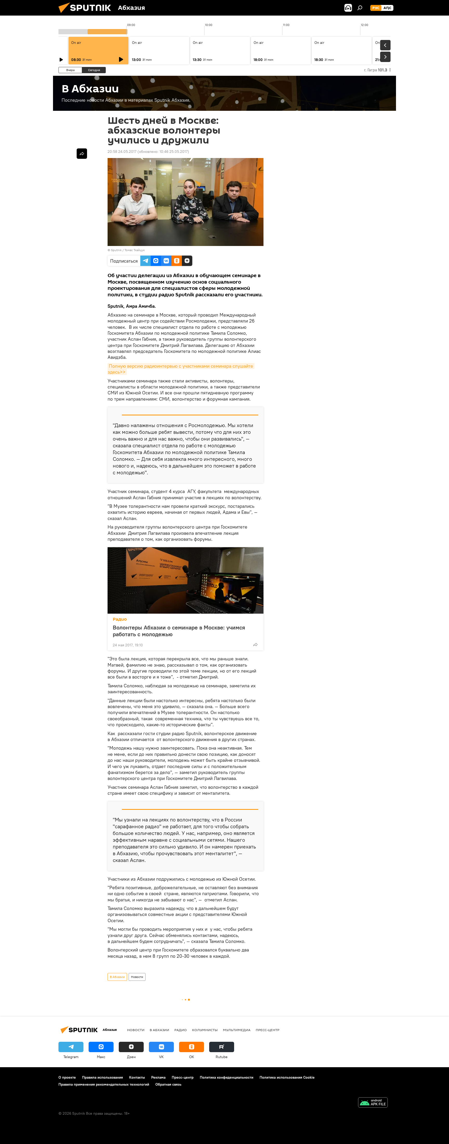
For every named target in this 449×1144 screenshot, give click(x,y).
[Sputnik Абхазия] (87, 14)
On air (76, 42)
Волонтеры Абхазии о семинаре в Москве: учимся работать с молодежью (179, 631)
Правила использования (102, 1077)
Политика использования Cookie (287, 1077)
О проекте (67, 1077)
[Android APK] (373, 1103)
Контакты (137, 1077)
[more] (255, 644)
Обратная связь (168, 1084)
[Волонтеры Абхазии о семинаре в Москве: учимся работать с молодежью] (185, 580)
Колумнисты (205, 1029)
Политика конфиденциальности (226, 1077)
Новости (137, 977)
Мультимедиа (236, 1029)
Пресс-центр (267, 1029)
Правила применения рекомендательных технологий (103, 1084)
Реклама (158, 1077)
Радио (120, 619)
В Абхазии (117, 977)
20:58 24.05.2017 (122, 151)
